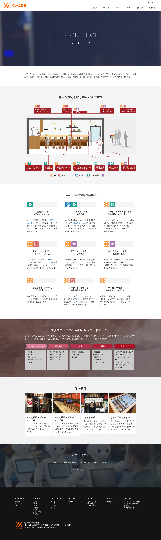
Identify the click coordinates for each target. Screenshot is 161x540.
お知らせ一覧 (92, 502)
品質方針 (127, 506)
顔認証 (35, 502)
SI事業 (35, 504)
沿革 (16, 506)
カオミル (54, 504)
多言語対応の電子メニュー (38, 260)
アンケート (78, 299)
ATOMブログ (92, 506)
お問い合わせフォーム (80, 470)
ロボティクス (37, 510)
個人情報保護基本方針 (131, 504)
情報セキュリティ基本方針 (132, 502)
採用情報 (152, 8)
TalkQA (53, 502)
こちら (113, 302)
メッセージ (18, 504)
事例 (128, 8)
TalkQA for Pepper (80, 223)
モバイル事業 (37, 512)
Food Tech (36, 514)
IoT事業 (35, 508)
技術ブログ (91, 504)
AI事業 (35, 506)
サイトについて (129, 508)
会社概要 (17, 502)
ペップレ (54, 506)
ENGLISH (150, 2)
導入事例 (72, 502)
